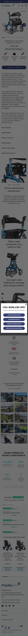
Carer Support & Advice (14, 319)
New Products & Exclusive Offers (14, 328)
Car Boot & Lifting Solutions (14, 323)
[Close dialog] (26, 304)
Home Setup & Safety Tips (14, 315)
